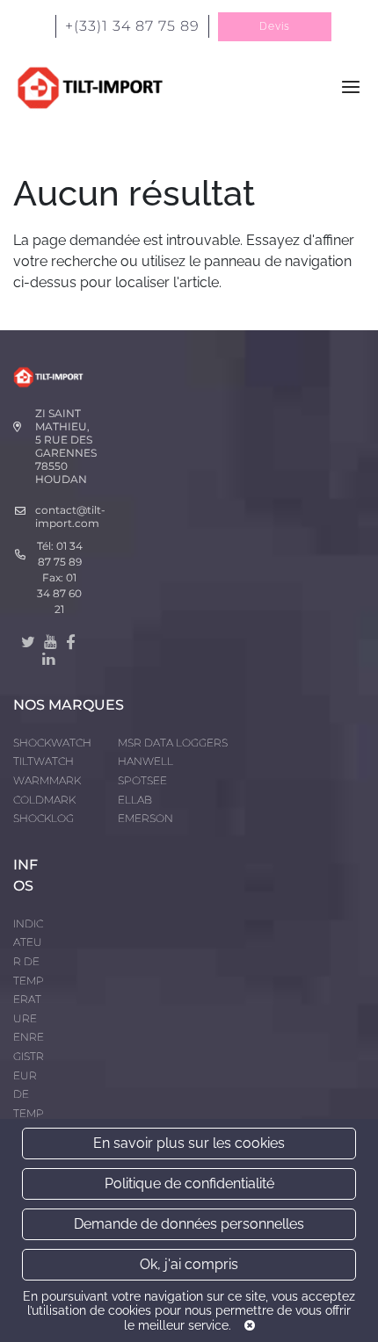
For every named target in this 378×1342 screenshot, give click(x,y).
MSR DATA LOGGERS (173, 742)
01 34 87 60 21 (59, 593)
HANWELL (145, 761)
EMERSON (145, 818)
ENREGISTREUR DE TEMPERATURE (28, 1094)
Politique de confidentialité (189, 1183)
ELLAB (135, 799)
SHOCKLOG (43, 818)
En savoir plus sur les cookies (189, 1143)
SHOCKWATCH (52, 742)
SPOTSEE (142, 780)
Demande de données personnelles (189, 1224)
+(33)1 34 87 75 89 (132, 26)
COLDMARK (44, 799)
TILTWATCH (43, 761)
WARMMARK (47, 780)
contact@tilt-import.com (70, 516)
